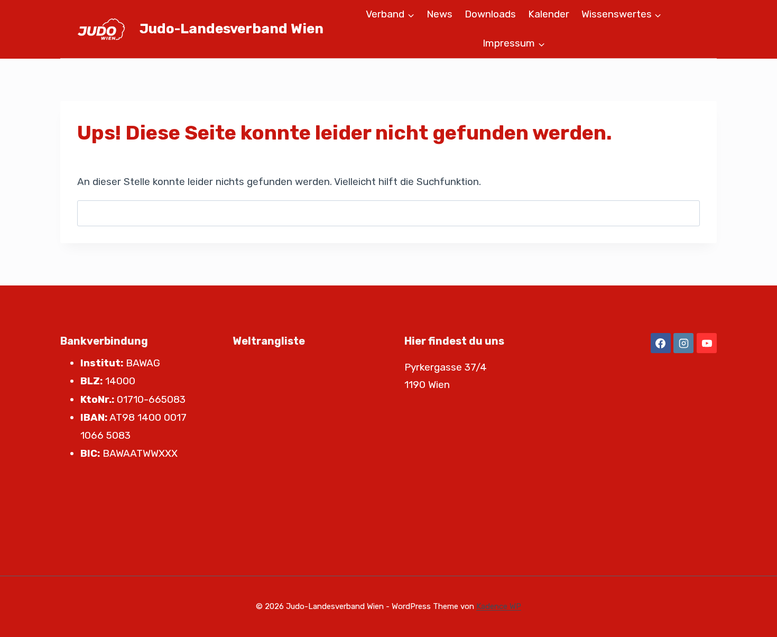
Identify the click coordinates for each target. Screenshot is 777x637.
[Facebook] (661, 343)
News (439, 14)
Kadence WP (498, 606)
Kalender (548, 14)
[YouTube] (707, 343)
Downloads (490, 14)
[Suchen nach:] (388, 213)
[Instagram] (683, 343)
